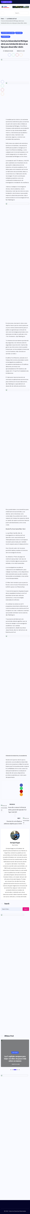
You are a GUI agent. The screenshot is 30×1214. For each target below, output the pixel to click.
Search (26, 909)
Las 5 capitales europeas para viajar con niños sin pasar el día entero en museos (15, 1058)
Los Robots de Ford (12, 18)
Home (2, 18)
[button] (10, 1069)
